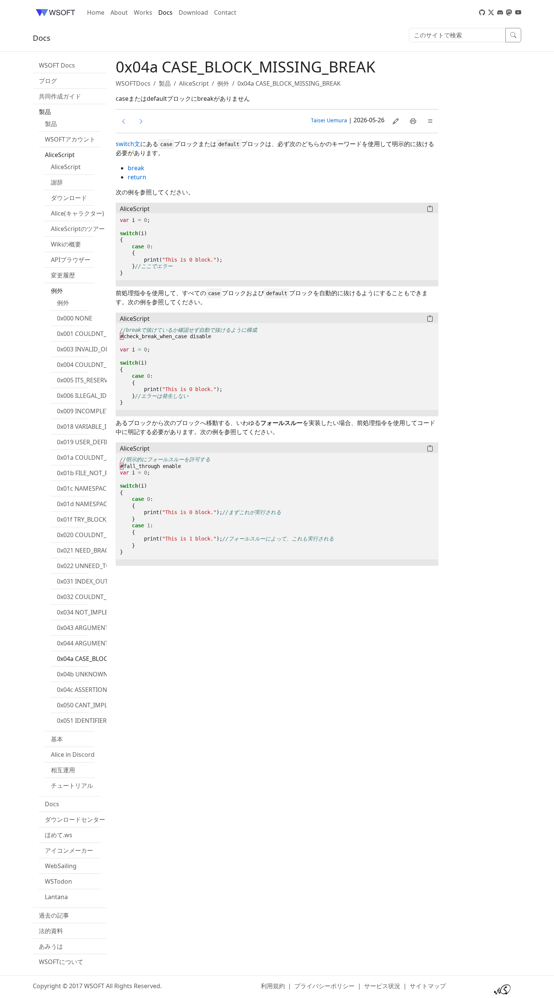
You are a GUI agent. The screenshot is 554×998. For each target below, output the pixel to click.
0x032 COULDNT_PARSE (90, 597)
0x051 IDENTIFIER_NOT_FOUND (101, 720)
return (137, 177)
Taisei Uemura (329, 120)
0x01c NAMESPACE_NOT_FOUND (103, 488)
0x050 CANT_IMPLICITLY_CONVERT (106, 705)
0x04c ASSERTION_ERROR (93, 689)
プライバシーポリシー (324, 986)
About (119, 12)
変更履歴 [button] (63, 275)
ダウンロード (69, 198)
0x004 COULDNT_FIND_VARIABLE (103, 364)
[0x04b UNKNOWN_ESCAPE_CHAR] (141, 121)
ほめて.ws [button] (58, 835)
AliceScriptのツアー (78, 229)
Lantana (56, 897)
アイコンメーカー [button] (69, 850)
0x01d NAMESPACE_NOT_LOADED (105, 504)
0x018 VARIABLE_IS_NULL (92, 426)
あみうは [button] (51, 946)
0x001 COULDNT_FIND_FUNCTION (105, 334)
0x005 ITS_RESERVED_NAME (96, 380)
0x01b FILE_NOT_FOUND (91, 473)
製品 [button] (45, 112)
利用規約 (273, 986)
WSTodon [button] (58, 881)
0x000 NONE (74, 318)
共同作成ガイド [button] (60, 96)
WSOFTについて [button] (61, 962)
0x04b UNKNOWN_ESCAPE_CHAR (103, 674)
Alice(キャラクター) (77, 213)
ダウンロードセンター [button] (75, 819)
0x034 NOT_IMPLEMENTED (95, 612)
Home (95, 12)
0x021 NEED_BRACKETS (89, 550)
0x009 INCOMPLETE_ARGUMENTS (104, 411)
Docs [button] (52, 804)
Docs (165, 12)
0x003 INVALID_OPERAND (93, 349)
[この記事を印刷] (413, 121)
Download (193, 12)
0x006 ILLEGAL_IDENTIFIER (94, 395)
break (136, 168)
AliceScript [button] (60, 155)
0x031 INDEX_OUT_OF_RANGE (99, 581)
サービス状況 (382, 986)
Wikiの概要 (66, 244)
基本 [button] (57, 739)
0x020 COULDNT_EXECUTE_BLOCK (105, 535)
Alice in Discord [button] (73, 754)
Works (143, 12)
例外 (63, 303)
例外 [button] (57, 290)
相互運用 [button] (63, 770)
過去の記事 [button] (54, 915)
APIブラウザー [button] (70, 260)
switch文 (128, 144)
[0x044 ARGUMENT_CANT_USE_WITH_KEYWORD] (124, 121)
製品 (51, 124)
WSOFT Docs (57, 65)
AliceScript (66, 167)
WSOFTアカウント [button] (70, 139)
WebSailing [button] (61, 866)
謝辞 (57, 182)
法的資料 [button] (51, 931)
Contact (225, 12)
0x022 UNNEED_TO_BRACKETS (99, 566)
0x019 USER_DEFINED (87, 442)
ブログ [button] (48, 81)
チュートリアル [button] (72, 785)
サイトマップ (428, 986)
